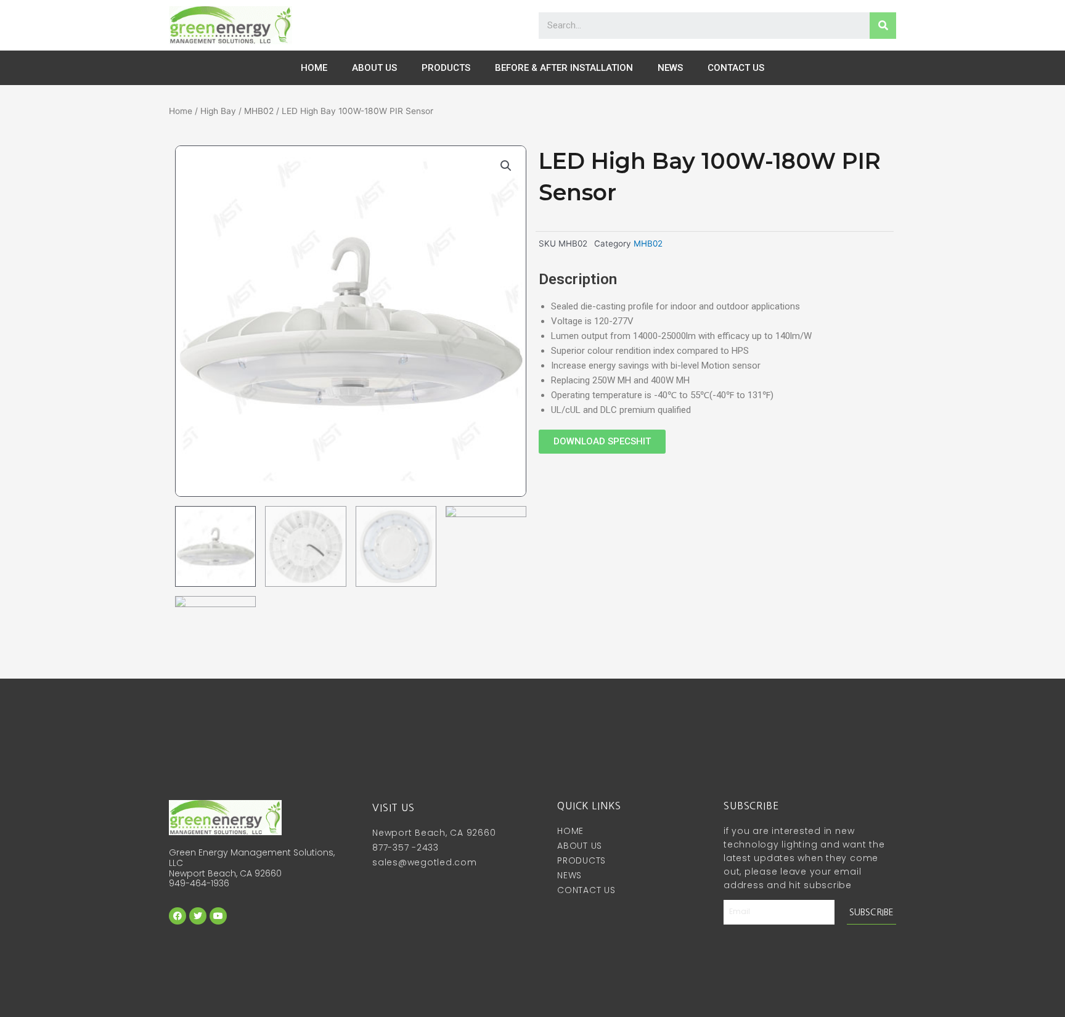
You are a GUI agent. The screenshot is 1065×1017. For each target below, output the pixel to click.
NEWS (670, 67)
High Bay (218, 111)
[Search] (883, 25)
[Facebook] (177, 916)
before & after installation (564, 67)
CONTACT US (736, 67)
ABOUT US (374, 67)
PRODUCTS (446, 67)
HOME (314, 67)
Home (180, 111)
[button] (602, 442)
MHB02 (259, 111)
